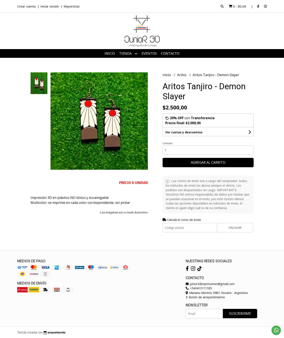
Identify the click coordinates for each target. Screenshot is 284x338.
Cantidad (167, 143)
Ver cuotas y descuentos (184, 132)
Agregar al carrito (208, 162)
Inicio (110, 53)
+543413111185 (200, 288)
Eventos (149, 53)
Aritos (182, 75)
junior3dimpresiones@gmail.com (212, 284)
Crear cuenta (26, 6)
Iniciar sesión (49, 6)
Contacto (170, 53)
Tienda (125, 53)
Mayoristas (72, 6)
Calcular (235, 227)
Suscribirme (240, 313)
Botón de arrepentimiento (206, 297)
